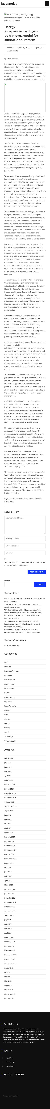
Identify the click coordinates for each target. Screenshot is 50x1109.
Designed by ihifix (11, 1096)
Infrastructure (9, 697)
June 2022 (7, 976)
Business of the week (11, 671)
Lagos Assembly (10, 706)
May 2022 (7, 981)
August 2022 (8, 968)
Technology (8, 736)
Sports (6, 732)
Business (7, 667)
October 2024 (9, 854)
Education (8, 675)
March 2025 (8, 833)
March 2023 (8, 937)
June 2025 (7, 819)
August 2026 (8, 758)
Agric (6, 662)
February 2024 (9, 889)
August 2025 (8, 811)
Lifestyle (7, 710)
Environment (9, 684)
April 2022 (7, 985)
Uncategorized (9, 741)
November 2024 (10, 850)
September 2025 (10, 806)
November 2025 (10, 797)
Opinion (38, 48)
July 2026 (7, 763)
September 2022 (10, 963)
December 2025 (10, 793)
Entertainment (9, 680)
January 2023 (9, 946)
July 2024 (7, 867)
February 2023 (9, 942)
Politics (6, 723)
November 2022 (10, 955)
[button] (47, 3)
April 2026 (7, 776)
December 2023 (10, 898)
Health (6, 693)
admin (9, 48)
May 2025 (7, 824)
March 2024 (8, 885)
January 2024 (9, 894)
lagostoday (9, 3)
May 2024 (7, 876)
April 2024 (7, 880)
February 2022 (9, 994)
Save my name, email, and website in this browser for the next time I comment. (24, 563)
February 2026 (9, 784)
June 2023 (7, 924)
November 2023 (10, 902)
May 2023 (7, 928)
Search (7, 580)
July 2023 (7, 920)
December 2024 (10, 846)
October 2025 (9, 802)
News (6, 715)
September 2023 (10, 911)
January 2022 (9, 998)
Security (7, 728)
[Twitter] (5, 1081)
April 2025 (7, 828)
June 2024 (7, 872)
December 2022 (10, 950)
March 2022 (8, 990)
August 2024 (8, 863)
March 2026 (8, 780)
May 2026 (7, 771)
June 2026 (7, 767)
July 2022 (7, 972)
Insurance (8, 702)
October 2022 (9, 959)
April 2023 (7, 933)
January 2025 (9, 841)
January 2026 (9, 789)
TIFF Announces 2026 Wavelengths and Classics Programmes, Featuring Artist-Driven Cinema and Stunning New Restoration (22, 624)
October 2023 (9, 907)
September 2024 (10, 859)
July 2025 (7, 815)
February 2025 (9, 837)
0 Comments (12, 51)
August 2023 (8, 915)
